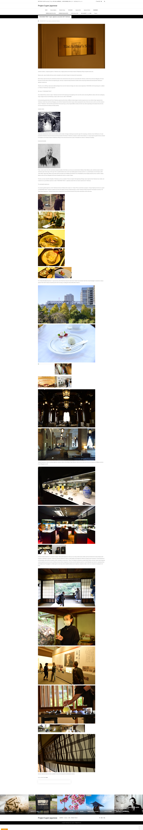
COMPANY (61, 817)
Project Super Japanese (47, 5)
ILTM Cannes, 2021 (74, 13)
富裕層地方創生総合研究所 (63, 13)
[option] (14, 805)
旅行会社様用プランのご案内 (86, 13)
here (47, 777)
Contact (65, 817)
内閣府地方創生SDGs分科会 (51, 13)
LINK (69, 817)
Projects (95, 13)
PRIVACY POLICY (74, 817)
